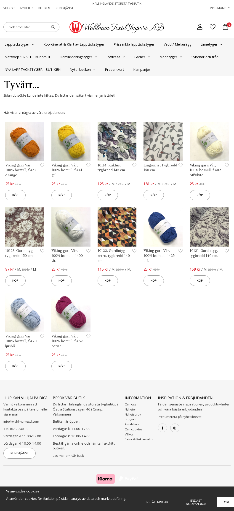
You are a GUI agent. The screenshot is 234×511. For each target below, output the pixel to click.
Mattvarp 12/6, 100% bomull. (28, 56)
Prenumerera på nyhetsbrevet (179, 417)
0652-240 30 (19, 429)
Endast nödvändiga (196, 502)
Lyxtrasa (113, 56)
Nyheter (26, 8)
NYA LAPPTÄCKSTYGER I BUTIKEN (33, 69)
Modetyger (168, 56)
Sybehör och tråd (204, 56)
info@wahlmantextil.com (21, 421)
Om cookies (133, 429)
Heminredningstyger (76, 56)
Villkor (9, 8)
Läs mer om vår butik (68, 456)
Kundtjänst (64, 8)
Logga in (131, 419)
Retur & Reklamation (139, 439)
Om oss (130, 404)
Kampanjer (141, 69)
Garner (139, 56)
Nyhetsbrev (133, 414)
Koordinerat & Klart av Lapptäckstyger (73, 44)
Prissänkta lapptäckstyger (134, 44)
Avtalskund (133, 424)
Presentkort (114, 69)
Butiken (44, 8)
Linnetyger (209, 44)
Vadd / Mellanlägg (177, 44)
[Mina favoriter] (212, 27)
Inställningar (157, 502)
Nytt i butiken (80, 69)
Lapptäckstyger (17, 44)
